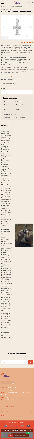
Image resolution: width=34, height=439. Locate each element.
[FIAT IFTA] (22, 426)
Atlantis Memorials (6, 9)
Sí (28, 433)
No (10, 435)
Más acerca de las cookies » (20, 435)
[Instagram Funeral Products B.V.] (6, 382)
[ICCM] (17, 426)
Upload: (4, 88)
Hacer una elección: (7, 79)
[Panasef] (11, 426)
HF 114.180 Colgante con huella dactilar (13, 6)
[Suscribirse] (30, 362)
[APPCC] (28, 426)
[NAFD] (5, 426)
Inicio (2, 6)
